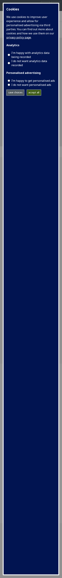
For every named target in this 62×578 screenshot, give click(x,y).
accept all (33, 92)
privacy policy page (18, 37)
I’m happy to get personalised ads (33, 81)
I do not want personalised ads (31, 85)
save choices (15, 92)
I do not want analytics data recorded (29, 63)
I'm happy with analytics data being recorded (30, 55)
